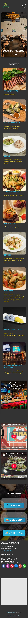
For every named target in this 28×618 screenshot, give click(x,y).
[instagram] (8, 566)
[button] (2, 37)
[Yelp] (12, 566)
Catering (15, 533)
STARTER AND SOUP (12, 122)
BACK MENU (8, 290)
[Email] (20, 566)
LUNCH (7, 156)
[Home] (5, 5)
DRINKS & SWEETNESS (13, 330)
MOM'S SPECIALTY (11, 223)
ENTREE (7, 255)
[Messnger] (16, 566)
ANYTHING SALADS (12, 191)
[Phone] (24, 566)
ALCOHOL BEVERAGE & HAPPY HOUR (13, 366)
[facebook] (3, 566)
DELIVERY (16, 519)
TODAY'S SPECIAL (11, 91)
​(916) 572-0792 (7, 551)
